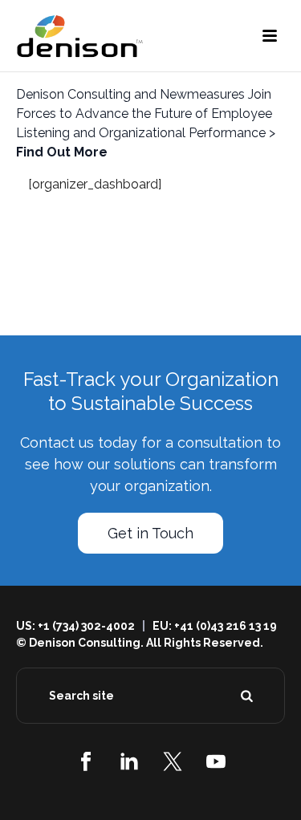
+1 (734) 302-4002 (86, 625)
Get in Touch (150, 533)
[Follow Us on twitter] (172, 761)
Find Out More (62, 152)
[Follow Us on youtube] (216, 761)
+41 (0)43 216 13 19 (225, 625)
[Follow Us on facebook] (86, 761)
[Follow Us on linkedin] (129, 761)
